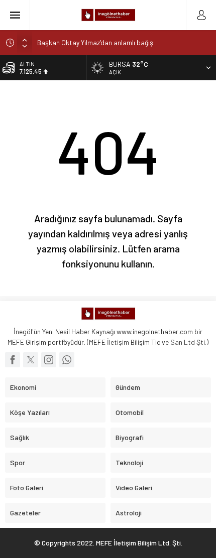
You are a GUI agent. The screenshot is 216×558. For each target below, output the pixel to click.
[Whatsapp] (66, 359)
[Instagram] (48, 359)
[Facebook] (12, 359)
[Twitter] (30, 359)
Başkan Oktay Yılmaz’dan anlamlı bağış (95, 42)
